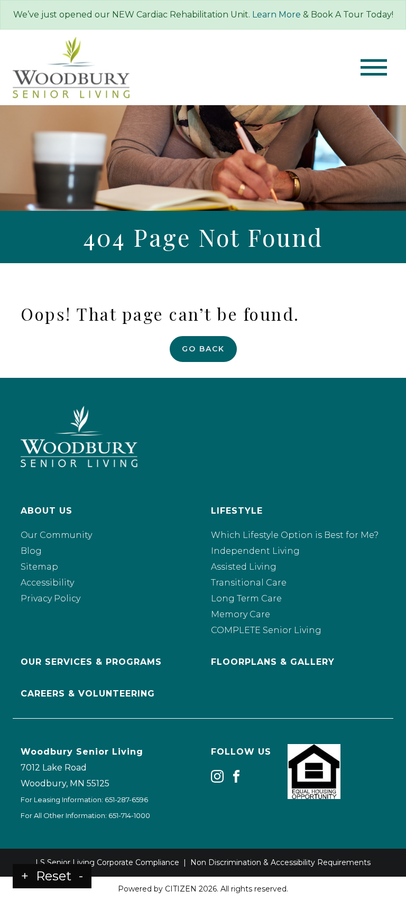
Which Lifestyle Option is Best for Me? (295, 535)
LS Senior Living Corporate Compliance (107, 862)
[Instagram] (217, 776)
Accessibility (47, 583)
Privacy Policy (50, 598)
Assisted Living (243, 567)
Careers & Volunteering (88, 694)
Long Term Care (246, 598)
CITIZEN (181, 889)
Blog (31, 551)
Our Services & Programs (91, 662)
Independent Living (255, 551)
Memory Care (240, 614)
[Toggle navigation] (373, 67)
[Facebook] (236, 776)
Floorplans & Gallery (273, 662)
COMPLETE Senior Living (266, 630)
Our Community (56, 535)
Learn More (276, 15)
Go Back (203, 349)
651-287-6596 (126, 799)
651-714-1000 (129, 815)
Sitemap (39, 567)
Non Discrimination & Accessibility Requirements (280, 862)
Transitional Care (249, 583)
